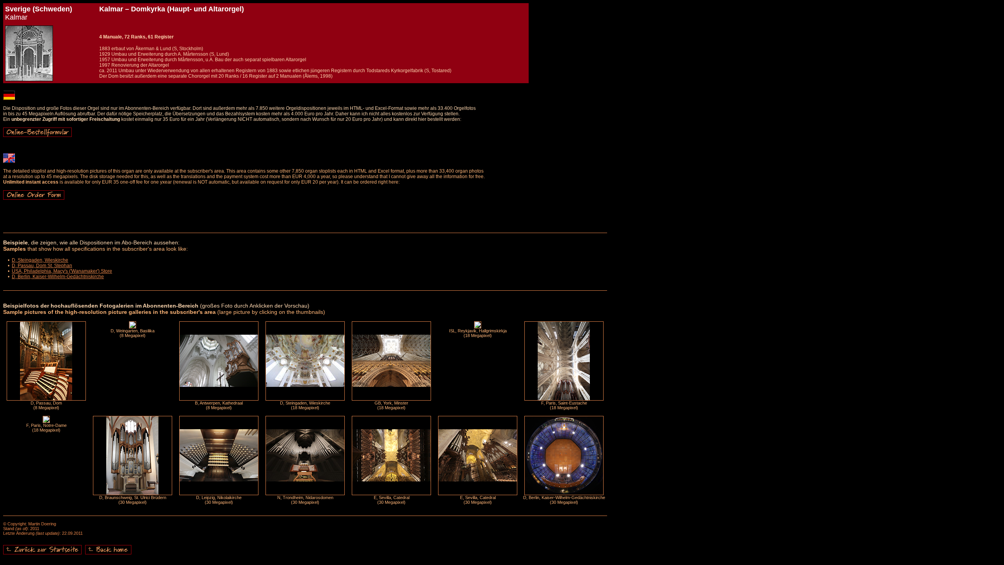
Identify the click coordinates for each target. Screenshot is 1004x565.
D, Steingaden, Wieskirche (40, 260)
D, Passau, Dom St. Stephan (42, 265)
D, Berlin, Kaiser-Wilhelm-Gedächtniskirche (58, 276)
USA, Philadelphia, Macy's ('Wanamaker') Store (62, 271)
